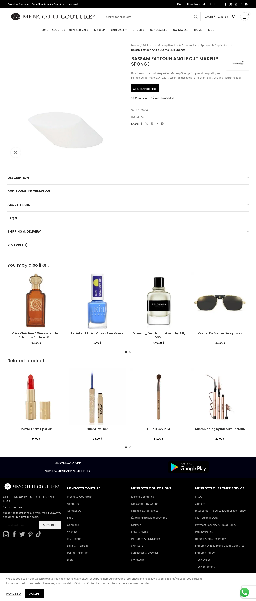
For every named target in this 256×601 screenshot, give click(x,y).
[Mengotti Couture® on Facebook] (15, 536)
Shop (70, 517)
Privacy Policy (204, 531)
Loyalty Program (77, 545)
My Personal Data (206, 517)
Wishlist (72, 531)
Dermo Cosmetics (142, 496)
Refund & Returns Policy (210, 538)
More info (13, 593)
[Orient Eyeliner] (97, 396)
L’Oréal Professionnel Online (149, 517)
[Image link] (188, 467)
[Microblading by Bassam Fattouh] (220, 396)
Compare (73, 524)
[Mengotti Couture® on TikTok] (39, 536)
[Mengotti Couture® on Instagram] (7, 536)
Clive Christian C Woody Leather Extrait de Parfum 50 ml (36, 335)
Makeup (148, 45)
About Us (73, 503)
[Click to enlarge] (16, 152)
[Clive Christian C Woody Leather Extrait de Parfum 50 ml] (36, 301)
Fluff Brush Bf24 (158, 429)
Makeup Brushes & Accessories (177, 45)
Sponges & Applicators (215, 45)
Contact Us (74, 510)
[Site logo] (53, 16)
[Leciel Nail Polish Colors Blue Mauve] (97, 301)
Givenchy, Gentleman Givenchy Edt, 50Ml (158, 335)
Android (73, 4)
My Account (74, 538)
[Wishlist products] (234, 17)
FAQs (198, 496)
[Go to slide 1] (126, 352)
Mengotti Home (211, 4)
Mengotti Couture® (79, 496)
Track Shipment (205, 566)
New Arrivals (139, 531)
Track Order (202, 559)
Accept (34, 593)
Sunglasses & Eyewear (144, 552)
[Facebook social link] (225, 4)
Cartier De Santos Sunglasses (220, 333)
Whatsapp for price (145, 89)
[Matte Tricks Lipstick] (36, 396)
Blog (70, 559)
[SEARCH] (196, 16)
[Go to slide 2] (130, 352)
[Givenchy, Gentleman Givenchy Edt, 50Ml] (158, 301)
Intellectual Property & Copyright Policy (220, 510)
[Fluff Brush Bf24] (158, 396)
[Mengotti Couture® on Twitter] (23, 536)
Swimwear (137, 559)
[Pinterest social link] (236, 4)
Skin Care (137, 545)
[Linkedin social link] (241, 4)
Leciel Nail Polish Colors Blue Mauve (97, 333)
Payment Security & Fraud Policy (215, 524)
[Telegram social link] (246, 4)
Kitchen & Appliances (144, 510)
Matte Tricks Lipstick (36, 429)
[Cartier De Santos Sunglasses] (220, 301)
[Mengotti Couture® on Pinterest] (31, 536)
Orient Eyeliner (97, 429)
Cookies (200, 503)
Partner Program (77, 552)
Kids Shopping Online (144, 503)
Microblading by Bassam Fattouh (220, 429)
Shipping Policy (205, 552)
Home (135, 45)
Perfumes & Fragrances (145, 538)
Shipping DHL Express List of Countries (219, 545)
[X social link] (230, 4)
